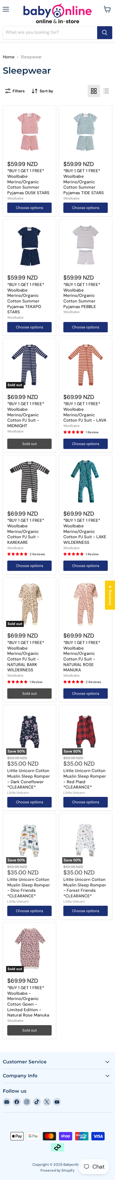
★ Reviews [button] (110, 595)
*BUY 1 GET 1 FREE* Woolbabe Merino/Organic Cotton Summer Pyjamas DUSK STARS (28, 182)
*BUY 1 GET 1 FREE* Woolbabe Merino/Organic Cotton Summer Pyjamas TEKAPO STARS (25, 298)
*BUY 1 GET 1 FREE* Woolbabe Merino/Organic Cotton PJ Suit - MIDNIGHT (25, 415)
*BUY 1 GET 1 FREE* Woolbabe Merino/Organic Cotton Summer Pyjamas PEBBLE (81, 295)
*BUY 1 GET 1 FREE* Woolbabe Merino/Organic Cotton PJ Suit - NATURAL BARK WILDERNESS (25, 656)
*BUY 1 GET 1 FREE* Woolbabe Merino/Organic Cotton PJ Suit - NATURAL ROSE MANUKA (81, 656)
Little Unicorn (18, 792)
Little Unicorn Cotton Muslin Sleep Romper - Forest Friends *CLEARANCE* (84, 888)
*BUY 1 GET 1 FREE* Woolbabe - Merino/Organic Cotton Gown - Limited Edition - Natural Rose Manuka (28, 1001)
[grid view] (94, 91)
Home (9, 57)
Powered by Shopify (57, 1170)
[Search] (104, 32)
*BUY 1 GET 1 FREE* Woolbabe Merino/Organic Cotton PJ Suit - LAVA (84, 412)
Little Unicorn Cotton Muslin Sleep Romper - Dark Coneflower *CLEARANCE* (28, 779)
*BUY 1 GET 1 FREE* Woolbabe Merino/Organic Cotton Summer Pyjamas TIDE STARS (83, 182)
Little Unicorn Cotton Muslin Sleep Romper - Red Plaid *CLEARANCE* (84, 779)
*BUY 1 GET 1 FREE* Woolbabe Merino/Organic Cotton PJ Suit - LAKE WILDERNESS (84, 531)
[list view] (106, 91)
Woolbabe (15, 198)
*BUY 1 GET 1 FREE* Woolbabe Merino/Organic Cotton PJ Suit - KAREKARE (25, 531)
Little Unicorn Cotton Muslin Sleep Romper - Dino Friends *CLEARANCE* (28, 888)
